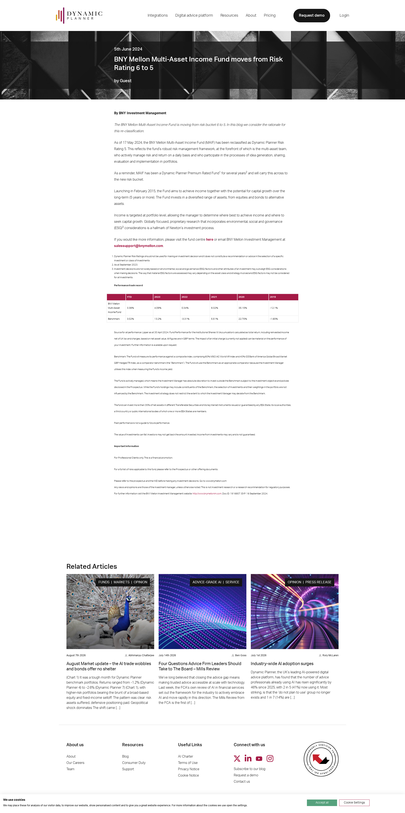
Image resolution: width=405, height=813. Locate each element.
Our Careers (75, 763)
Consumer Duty (134, 763)
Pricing (269, 15)
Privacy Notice (188, 769)
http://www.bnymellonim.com (207, 493)
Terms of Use (188, 763)
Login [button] (344, 15)
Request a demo (246, 775)
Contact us (242, 781)
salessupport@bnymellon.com (138, 246)
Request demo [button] (312, 15)
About (71, 756)
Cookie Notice (188, 775)
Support (128, 769)
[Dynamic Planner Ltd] (79, 15)
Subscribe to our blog (249, 769)
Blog (125, 756)
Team (70, 769)
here (209, 239)
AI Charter (185, 756)
